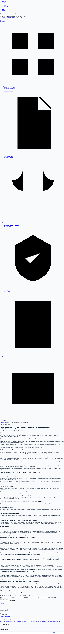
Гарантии (6, 6)
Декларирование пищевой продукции (11, 225)
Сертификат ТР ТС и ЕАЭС (26, 621)
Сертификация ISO (7, 291)
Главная (1, 422)
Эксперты (6, 3)
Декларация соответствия (9, 88)
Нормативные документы (15, 626)
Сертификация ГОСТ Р (8, 91)
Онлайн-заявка (3, 21)
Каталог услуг (22, 626)
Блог (3, 9)
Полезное (4, 10)
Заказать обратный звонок (5, 616)
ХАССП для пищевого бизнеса (46, 621)
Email (38, 597)
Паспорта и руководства (9, 157)
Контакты (4, 11)
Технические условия (8, 156)
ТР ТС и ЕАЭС (7, 89)
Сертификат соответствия (9, 87)
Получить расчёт (12, 600)
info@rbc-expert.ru (11, 17)
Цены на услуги (7, 626)
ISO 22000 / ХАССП (8, 292)
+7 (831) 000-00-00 (4, 17)
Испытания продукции (8, 226)
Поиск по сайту (3, 13)
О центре (4, 1)
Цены (3, 7)
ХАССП (5, 223)
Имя (1, 597)
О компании (6, 2)
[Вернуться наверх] (0, 602)
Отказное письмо (7, 158)
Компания (13, 597)
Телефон (26, 597)
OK (54, 632)
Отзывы (5, 5)
